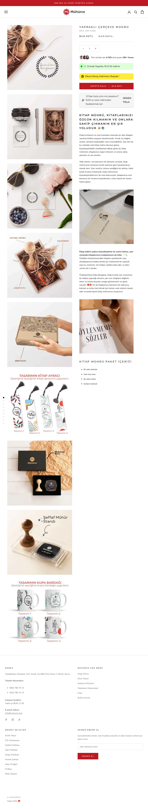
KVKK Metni (10, 735)
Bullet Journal (84, 697)
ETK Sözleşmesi (12, 740)
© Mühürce (14, 797)
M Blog (8, 769)
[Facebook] (6, 719)
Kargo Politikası (12, 754)
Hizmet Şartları (11, 759)
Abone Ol (88, 756)
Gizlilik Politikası (12, 745)
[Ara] (135, 11)
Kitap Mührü (83, 674)
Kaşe (80, 693)
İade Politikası (11, 750)
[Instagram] (13, 719)
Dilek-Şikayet (11, 773)
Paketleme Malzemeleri (88, 688)
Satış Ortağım (11, 764)
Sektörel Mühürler (86, 683)
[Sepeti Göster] (142, 12)
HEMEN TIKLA (127, 100)
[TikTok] (19, 719)
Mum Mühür (83, 678)
